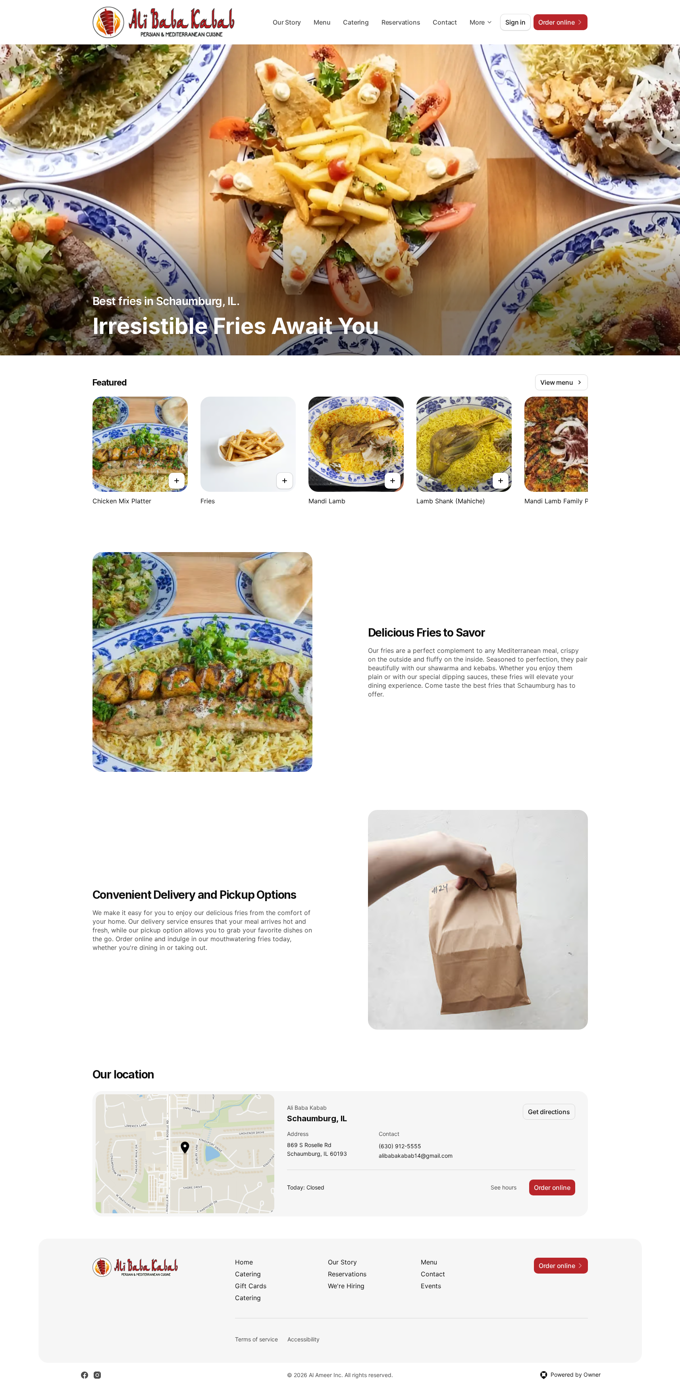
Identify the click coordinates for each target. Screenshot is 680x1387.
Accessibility (303, 1339)
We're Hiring (346, 1286)
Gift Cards (250, 1286)
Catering (355, 22)
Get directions (549, 1112)
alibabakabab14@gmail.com (416, 1156)
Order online (552, 1187)
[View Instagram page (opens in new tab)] (97, 1375)
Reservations (400, 22)
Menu (322, 22)
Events (431, 1286)
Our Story (287, 22)
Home (244, 1262)
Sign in (515, 22)
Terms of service (256, 1339)
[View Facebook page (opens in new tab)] (84, 1375)
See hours (503, 1187)
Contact (445, 22)
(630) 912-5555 (400, 1146)
